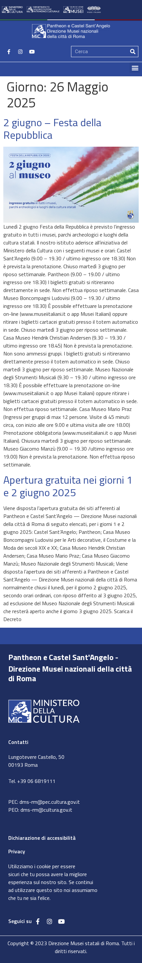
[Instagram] (20, 51)
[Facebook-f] (9, 51)
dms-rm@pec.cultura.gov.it (49, 802)
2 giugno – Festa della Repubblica (52, 128)
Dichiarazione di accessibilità (42, 838)
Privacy (16, 851)
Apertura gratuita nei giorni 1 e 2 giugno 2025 (67, 486)
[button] (134, 67)
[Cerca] (132, 51)
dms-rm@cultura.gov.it (46, 810)
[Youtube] (32, 51)
